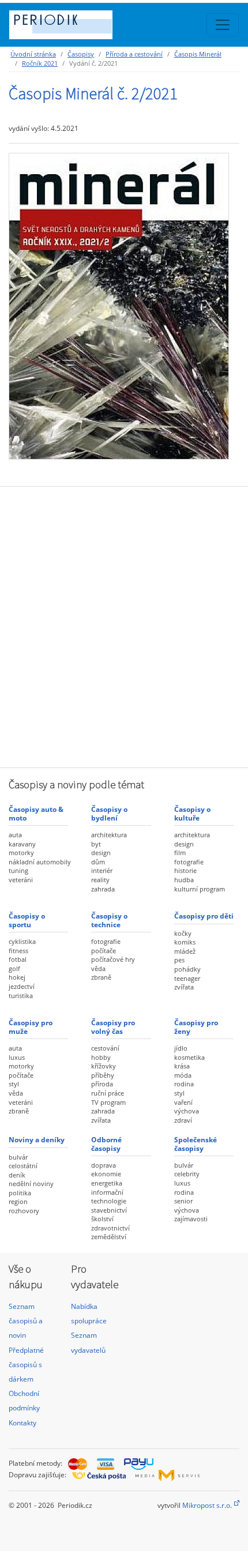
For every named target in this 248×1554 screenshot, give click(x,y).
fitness (18, 950)
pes (179, 959)
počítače (103, 950)
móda (182, 1075)
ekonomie (106, 1173)
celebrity (187, 1173)
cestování (105, 1048)
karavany (22, 844)
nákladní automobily (40, 861)
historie (185, 870)
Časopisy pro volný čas (113, 1027)
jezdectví (22, 986)
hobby (101, 1057)
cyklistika (22, 941)
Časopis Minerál (197, 54)
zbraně (101, 977)
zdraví (183, 1120)
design (101, 852)
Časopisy (80, 54)
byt (96, 844)
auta (15, 834)
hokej (17, 977)
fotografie (189, 861)
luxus (17, 1057)
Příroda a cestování (134, 54)
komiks (185, 942)
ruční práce (107, 1093)
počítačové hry (113, 959)
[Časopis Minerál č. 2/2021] (119, 306)
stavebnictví (109, 1210)
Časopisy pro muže (30, 1027)
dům (98, 861)
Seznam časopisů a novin (26, 1320)
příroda (102, 1083)
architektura (109, 834)
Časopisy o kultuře (192, 813)
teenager (187, 978)
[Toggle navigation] (222, 24)
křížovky (103, 1066)
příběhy (102, 1075)
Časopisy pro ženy (196, 1027)
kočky (182, 933)
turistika (21, 995)
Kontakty (22, 1423)
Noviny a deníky (37, 1140)
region (18, 1201)
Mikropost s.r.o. (207, 1505)
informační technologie (108, 1197)
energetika (106, 1183)
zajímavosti (191, 1218)
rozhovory (24, 1210)
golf (14, 968)
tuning (18, 870)
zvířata (184, 987)
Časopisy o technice (109, 920)
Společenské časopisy (195, 1144)
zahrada (103, 889)
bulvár (18, 1157)
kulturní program (199, 889)
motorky (21, 852)
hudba (184, 879)
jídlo (180, 1048)
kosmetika (189, 1057)
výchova (186, 1111)
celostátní (23, 1165)
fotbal (18, 959)
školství (102, 1218)
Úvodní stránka (33, 54)
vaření (183, 1102)
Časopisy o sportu (27, 920)
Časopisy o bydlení (109, 813)
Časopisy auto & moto (36, 813)
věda (98, 968)
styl (14, 1083)
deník (17, 1175)
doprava (103, 1165)
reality (100, 879)
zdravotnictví (110, 1228)
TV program (108, 1102)
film (180, 852)
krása (182, 1066)
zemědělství (108, 1236)
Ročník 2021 (40, 63)
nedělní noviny (31, 1183)
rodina (184, 1083)
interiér (101, 870)
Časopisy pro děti (204, 916)
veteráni (21, 879)
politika (20, 1192)
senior (183, 1200)
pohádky (187, 969)
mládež (185, 951)
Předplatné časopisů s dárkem (26, 1364)
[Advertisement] (124, 626)
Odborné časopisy (106, 1144)
